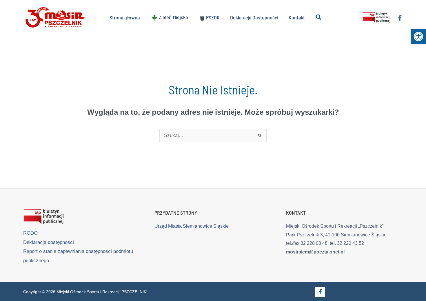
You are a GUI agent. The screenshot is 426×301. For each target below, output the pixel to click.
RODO (30, 233)
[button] (418, 36)
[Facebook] (400, 18)
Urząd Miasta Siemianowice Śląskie (191, 226)
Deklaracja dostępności (48, 242)
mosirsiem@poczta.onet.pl (315, 251)
